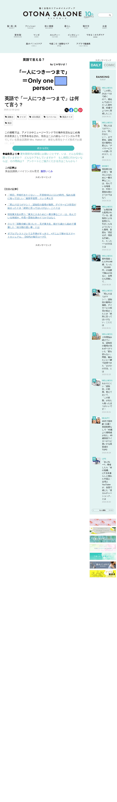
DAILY (96, 65)
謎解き (11, 117)
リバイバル (51, 117)
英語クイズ (67, 117)
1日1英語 (36, 117)
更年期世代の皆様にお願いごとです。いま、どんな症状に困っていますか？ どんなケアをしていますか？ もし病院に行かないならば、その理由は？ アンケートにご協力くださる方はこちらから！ (43, 158)
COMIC (109, 65)
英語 (10, 123)
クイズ (23, 117)
